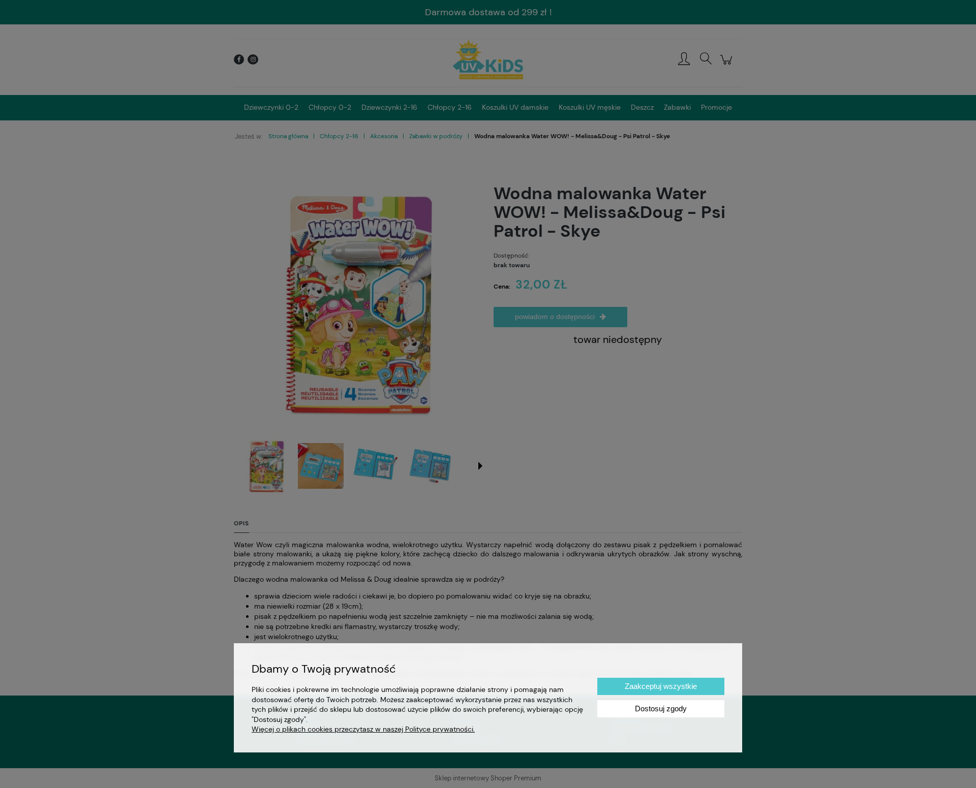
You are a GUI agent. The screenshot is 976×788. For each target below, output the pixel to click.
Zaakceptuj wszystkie (661, 686)
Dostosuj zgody (661, 708)
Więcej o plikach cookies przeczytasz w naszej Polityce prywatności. (363, 729)
